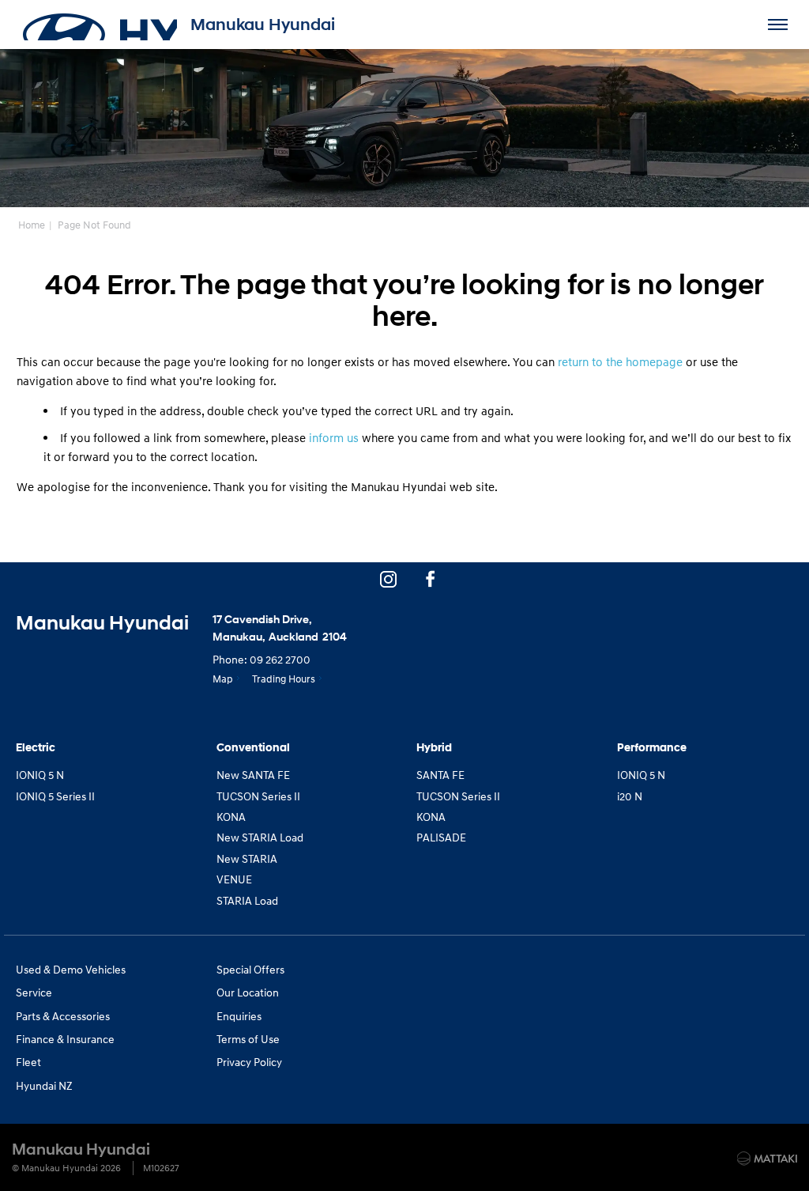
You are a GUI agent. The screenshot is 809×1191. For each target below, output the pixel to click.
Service (34, 992)
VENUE (234, 879)
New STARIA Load (259, 837)
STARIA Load (247, 900)
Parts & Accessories (63, 1016)
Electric (35, 747)
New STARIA (246, 858)
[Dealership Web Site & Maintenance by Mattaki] (767, 1158)
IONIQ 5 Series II (55, 796)
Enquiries (239, 1016)
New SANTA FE (253, 774)
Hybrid (434, 747)
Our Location (247, 992)
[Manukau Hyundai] (99, 24)
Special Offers (250, 969)
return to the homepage (620, 361)
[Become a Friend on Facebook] (430, 579)
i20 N (629, 796)
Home (31, 224)
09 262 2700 (280, 659)
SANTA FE (440, 774)
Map (223, 678)
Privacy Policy (249, 1061)
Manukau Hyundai (262, 24)
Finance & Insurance (65, 1038)
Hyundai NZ (44, 1085)
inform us (334, 437)
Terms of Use (248, 1038)
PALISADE (441, 837)
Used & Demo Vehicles (71, 969)
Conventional (253, 747)
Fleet (28, 1061)
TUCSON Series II (258, 796)
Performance (652, 747)
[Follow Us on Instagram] (387, 579)
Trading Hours (283, 678)
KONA (231, 816)
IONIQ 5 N (40, 774)
